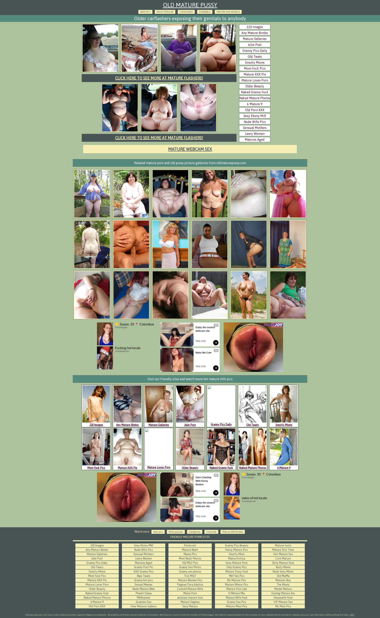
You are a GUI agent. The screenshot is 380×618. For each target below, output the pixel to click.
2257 (352, 614)
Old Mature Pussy (190, 5)
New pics (145, 11)
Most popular (165, 11)
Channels (204, 11)
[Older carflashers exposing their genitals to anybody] (100, 72)
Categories (186, 11)
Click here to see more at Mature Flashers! (159, 78)
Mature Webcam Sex (190, 149)
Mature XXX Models (228, 11)
